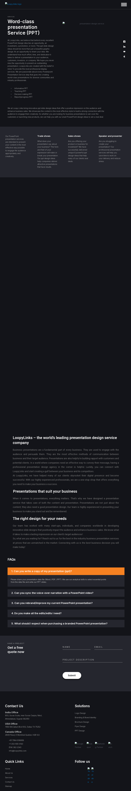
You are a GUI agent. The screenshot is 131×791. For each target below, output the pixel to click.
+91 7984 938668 (16, 740)
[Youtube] (124, 51)
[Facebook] (124, 41)
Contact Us (9, 782)
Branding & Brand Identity (85, 717)
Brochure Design (82, 722)
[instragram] (124, 21)
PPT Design (80, 731)
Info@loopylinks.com (17, 751)
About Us (9, 773)
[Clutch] (124, 56)
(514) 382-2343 (15, 747)
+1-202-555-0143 (16, 744)
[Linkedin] (124, 46)
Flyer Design (80, 726)
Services (9, 777)
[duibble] (124, 31)
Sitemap (8, 786)
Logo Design (80, 713)
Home (7, 769)
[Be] (124, 26)
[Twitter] (124, 36)
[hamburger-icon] (124, 4)
